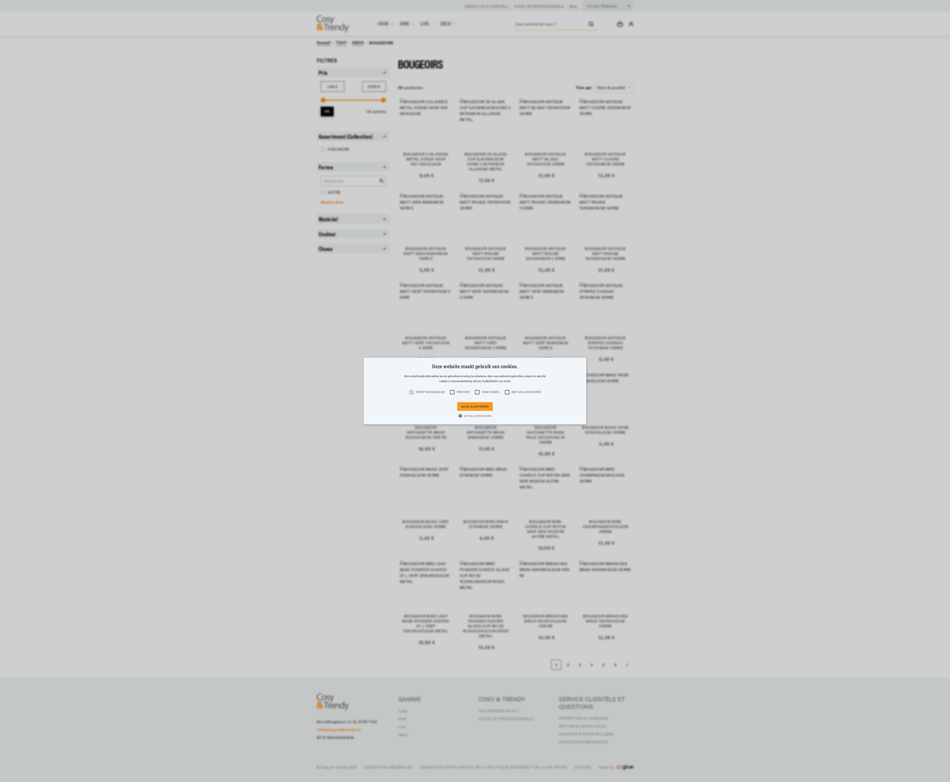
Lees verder (504, 381)
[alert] (475, 391)
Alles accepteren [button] (475, 406)
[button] (475, 391)
